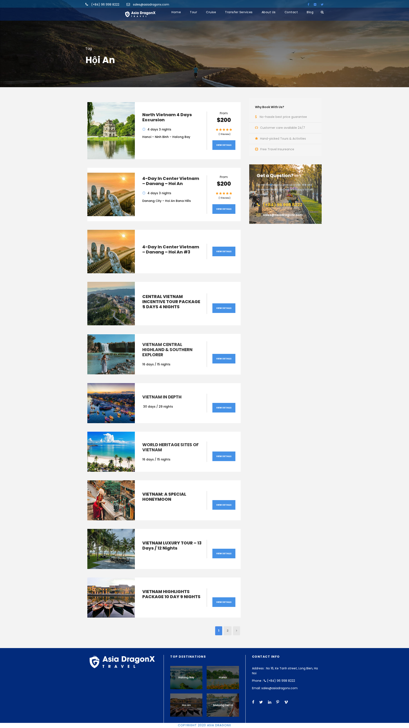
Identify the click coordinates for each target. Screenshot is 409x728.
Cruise (211, 12)
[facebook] (308, 4)
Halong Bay (186, 677)
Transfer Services (239, 12)
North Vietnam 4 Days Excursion (167, 117)
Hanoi (223, 677)
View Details (224, 145)
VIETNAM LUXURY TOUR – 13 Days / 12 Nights (172, 545)
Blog (310, 12)
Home (176, 12)
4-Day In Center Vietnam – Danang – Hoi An (170, 181)
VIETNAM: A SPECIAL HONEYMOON (164, 496)
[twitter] (322, 4)
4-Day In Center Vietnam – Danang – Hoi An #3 (170, 249)
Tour (193, 12)
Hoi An (186, 705)
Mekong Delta (223, 705)
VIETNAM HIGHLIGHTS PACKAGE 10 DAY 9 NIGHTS (171, 594)
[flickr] (315, 4)
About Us (269, 12)
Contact (291, 12)
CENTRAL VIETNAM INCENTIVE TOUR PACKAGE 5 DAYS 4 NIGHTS (171, 302)
